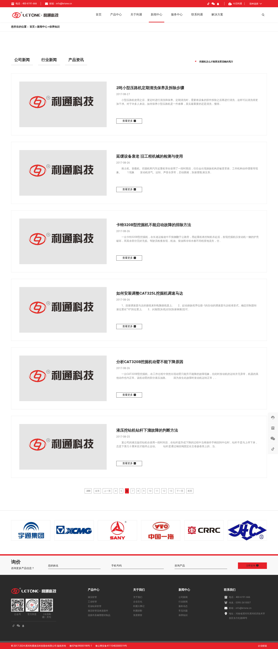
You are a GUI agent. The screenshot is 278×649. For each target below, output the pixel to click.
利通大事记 (138, 606)
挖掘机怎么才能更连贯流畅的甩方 (216, 61)
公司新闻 (22, 60)
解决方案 (217, 14)
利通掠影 (137, 610)
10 (150, 491)
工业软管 (92, 601)
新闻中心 (156, 14)
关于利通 (136, 14)
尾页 (190, 491)
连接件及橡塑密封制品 (99, 615)
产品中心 (116, 14)
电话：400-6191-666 (26, 3)
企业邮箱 (262, 645)
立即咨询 (250, 565)
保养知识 (183, 615)
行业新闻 (49, 60)
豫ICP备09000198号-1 (81, 645)
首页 (99, 14)
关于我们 (139, 589)
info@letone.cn (243, 608)
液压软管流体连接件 (98, 610)
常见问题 (183, 610)
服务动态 (183, 606)
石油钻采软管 (94, 606)
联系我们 (230, 589)
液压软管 (92, 597)
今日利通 (237, 3)
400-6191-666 (243, 597)
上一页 (107, 491)
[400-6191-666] (273, 428)
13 (171, 491)
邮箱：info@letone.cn (60, 3)
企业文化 (137, 601)
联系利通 (197, 14)
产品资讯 (76, 60)
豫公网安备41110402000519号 (111, 645)
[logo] (35, 14)
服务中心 (177, 14)
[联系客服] (273, 417)
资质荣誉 (137, 615)
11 (157, 491)
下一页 (179, 491)
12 (164, 491)
